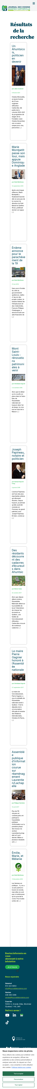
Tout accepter (18, 1073)
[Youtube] (7, 1015)
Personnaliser (18, 1079)
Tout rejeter (18, 1085)
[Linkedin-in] (14, 1015)
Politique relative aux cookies (21, 1067)
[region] (18, 1068)
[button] (17, 971)
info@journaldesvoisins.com (16, 988)
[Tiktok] (7, 1022)
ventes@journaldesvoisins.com (17, 997)
